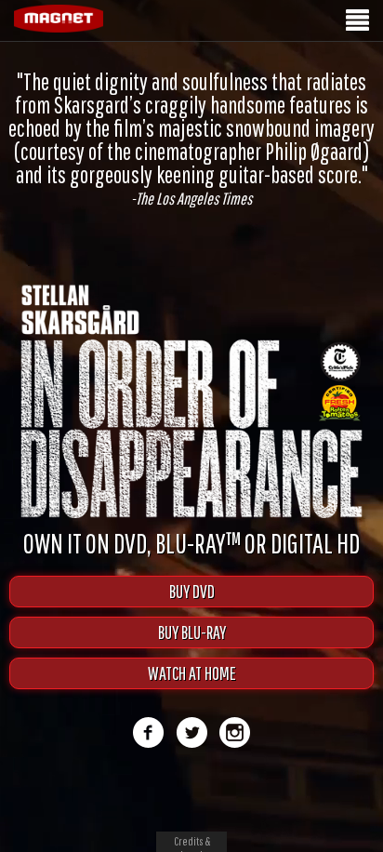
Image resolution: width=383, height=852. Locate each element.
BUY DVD (192, 591)
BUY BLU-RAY (192, 632)
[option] (191, 138)
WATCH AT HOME (192, 673)
